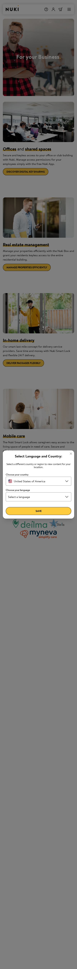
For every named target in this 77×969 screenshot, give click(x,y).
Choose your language (18, 490)
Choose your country (17, 474)
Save (39, 511)
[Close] (70, 453)
